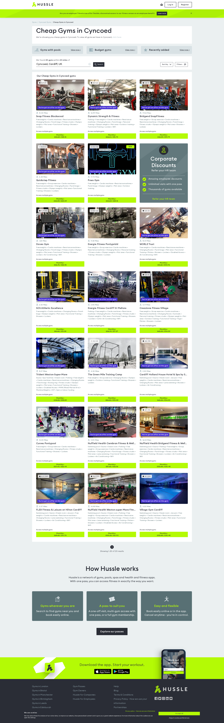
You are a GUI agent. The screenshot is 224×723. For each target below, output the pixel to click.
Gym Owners (79, 691)
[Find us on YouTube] (171, 699)
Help (116, 686)
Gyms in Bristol (39, 691)
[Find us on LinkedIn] (167, 699)
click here (116, 37)
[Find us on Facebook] (156, 699)
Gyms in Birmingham (42, 699)
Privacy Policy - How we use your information (130, 701)
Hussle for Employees (84, 699)
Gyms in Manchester (42, 695)
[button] (60, 109)
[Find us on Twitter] (159, 699)
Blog (116, 691)
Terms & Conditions (123, 695)
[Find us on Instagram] (163, 699)
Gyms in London (40, 686)
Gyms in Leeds (39, 703)
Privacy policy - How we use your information (140, 711)
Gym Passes (79, 686)
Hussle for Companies (84, 695)
